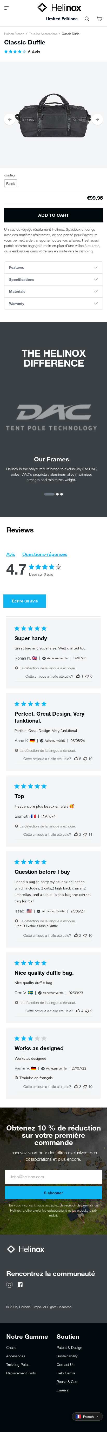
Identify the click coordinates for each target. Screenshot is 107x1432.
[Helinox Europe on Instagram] (9, 1284)
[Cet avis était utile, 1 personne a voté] (78, 676)
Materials (17, 291)
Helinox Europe (14, 34)
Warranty (16, 303)
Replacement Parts (21, 1373)
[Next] (97, 119)
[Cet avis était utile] (76, 758)
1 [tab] (49, 494)
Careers (63, 1390)
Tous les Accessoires (43, 34)
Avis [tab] (10, 554)
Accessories (15, 1356)
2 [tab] (57, 494)
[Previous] (9, 119)
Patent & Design (69, 1347)
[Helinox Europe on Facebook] (20, 1284)
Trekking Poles (17, 1364)
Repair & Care (67, 1381)
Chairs (11, 1347)
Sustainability (67, 1356)
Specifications (21, 279)
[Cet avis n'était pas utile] (85, 758)
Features (16, 267)
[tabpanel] (53, 114)
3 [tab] (61, 494)
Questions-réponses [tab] (44, 554)
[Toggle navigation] (8, 7)
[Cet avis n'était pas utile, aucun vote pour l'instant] (87, 676)
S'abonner (53, 1192)
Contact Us (66, 1364)
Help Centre (66, 1373)
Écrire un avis (25, 600)
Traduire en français (36, 1077)
